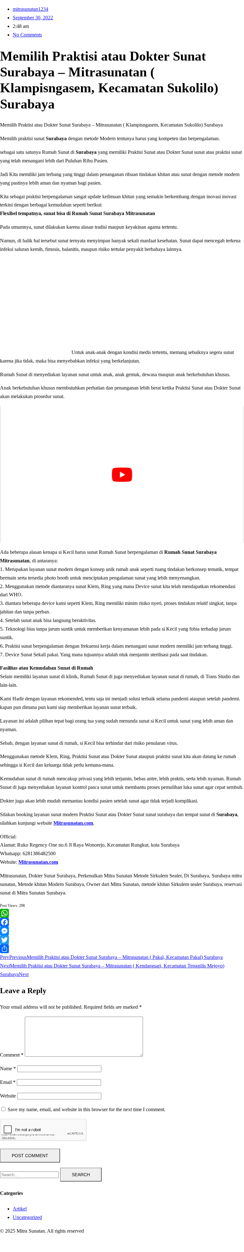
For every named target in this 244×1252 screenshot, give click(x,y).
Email (8, 1082)
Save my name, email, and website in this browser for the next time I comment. (87, 1109)
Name (8, 1068)
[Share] (122, 948)
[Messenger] (122, 931)
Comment (12, 1055)
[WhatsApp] (122, 913)
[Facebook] (122, 922)
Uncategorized (27, 1217)
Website (8, 1095)
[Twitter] (122, 939)
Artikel (20, 1208)
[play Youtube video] (122, 474)
